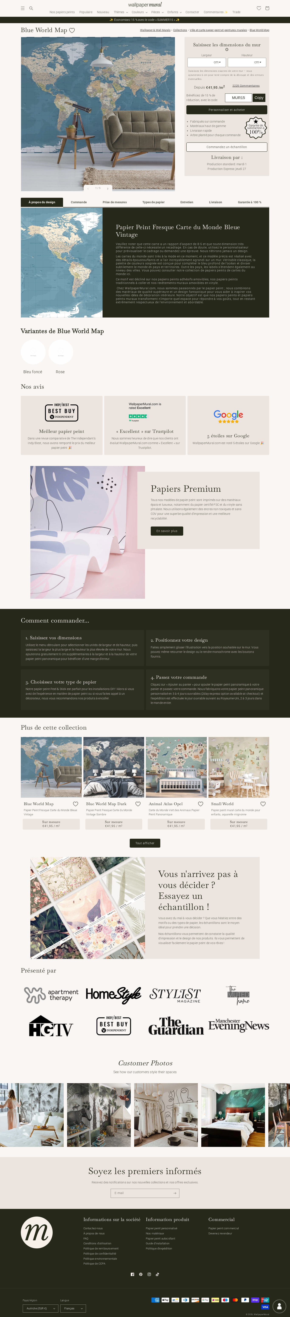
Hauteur (247, 55)
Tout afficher (145, 843)
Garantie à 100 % (249, 202)
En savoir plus (166, 531)
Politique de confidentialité (99, 1253)
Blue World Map (259, 30)
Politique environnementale (100, 1258)
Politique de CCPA (94, 1263)
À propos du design (42, 202)
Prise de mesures (115, 202)
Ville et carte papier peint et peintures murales (218, 30)
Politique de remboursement (101, 1248)
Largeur (206, 55)
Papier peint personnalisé (161, 1228)
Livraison (215, 202)
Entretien (186, 202)
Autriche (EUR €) (37, 1308)
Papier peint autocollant (160, 1238)
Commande (79, 202)
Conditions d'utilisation (97, 1243)
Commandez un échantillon (227, 147)
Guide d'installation (157, 1243)
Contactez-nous (93, 1228)
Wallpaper (155, 30)
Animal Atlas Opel (166, 804)
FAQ (86, 1238)
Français (69, 1308)
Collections (180, 30)
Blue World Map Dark (106, 804)
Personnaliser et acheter (227, 110)
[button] (22, 8)
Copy (259, 98)
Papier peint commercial (223, 1228)
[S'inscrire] (175, 1193)
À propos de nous (94, 1233)
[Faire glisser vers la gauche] (88, 188)
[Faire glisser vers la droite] (107, 188)
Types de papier (153, 202)
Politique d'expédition (159, 1248)
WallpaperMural (261, 1314)
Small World (222, 804)
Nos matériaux (155, 1233)
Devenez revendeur (220, 1233)
